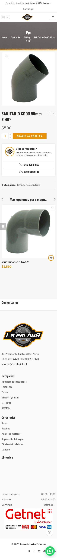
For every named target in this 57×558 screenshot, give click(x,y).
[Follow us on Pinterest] (44, 551)
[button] (50, 551)
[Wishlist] (6, 56)
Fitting (27, 37)
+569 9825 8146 (30, 172)
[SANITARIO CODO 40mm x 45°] (53, 114)
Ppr (28, 32)
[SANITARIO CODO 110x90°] (28, 231)
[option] (28, 80)
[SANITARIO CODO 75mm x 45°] (48, 114)
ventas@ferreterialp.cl (14, 364)
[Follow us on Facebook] (34, 551)
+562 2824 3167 (30, 164)
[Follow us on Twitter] (29, 551)
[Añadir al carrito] (51, 258)
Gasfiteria (15, 37)
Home (4, 37)
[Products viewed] (49, 532)
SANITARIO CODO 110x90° (15, 262)
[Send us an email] (39, 551)
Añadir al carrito (30, 136)
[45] (28, 79)
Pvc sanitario (33, 185)
